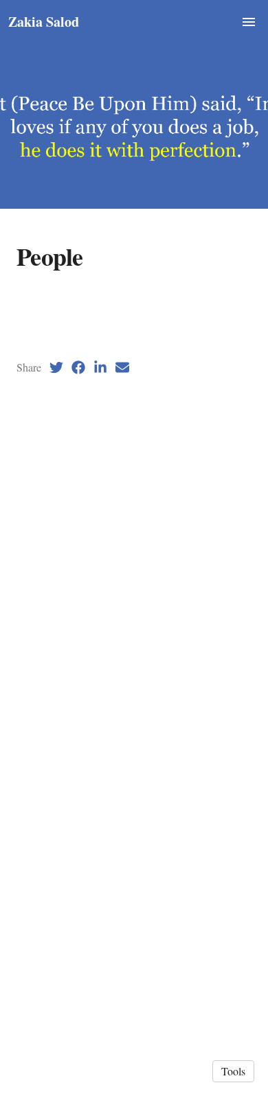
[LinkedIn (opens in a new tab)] (100, 367)
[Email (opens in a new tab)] (122, 367)
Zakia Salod (43, 22)
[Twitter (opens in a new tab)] (56, 367)
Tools (233, 1071)
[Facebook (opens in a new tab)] (78, 367)
